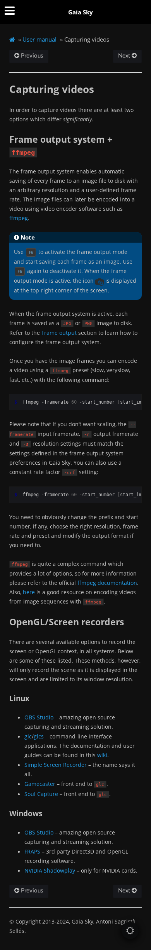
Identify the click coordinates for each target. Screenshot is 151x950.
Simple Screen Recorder (55, 764)
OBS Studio (38, 717)
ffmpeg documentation (107, 582)
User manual (39, 39)
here (29, 592)
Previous (31, 56)
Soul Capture (41, 794)
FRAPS (32, 851)
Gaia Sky (80, 12)
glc (28, 736)
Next (125, 56)
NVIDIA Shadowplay (49, 870)
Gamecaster (39, 783)
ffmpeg (18, 218)
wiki (102, 755)
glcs (39, 736)
